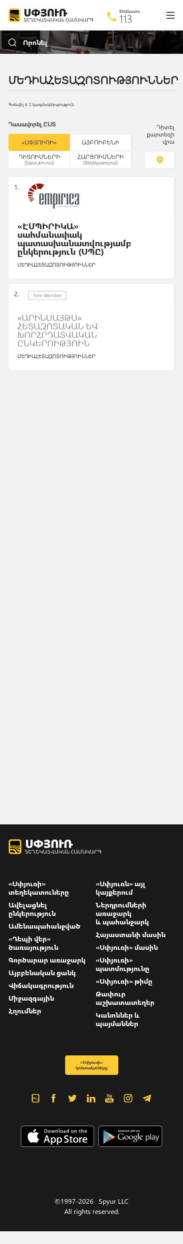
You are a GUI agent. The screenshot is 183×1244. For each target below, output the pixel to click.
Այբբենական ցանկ (42, 972)
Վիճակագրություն (41, 985)
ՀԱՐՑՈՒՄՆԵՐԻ (100, 159)
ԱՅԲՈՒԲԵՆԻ (100, 142)
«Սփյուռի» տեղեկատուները (39, 887)
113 (125, 18)
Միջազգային (31, 998)
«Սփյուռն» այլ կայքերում (121, 887)
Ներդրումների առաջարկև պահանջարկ (122, 913)
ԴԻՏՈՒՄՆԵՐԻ (39, 159)
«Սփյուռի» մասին (127, 947)
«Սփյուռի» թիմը (124, 981)
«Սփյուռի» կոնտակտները (92, 1065)
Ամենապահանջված (44, 926)
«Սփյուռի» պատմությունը (122, 964)
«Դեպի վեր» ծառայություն (33, 943)
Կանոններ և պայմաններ (118, 1019)
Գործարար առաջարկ (47, 960)
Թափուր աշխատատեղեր (125, 998)
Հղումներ (25, 1011)
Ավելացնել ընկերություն (32, 909)
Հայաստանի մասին (131, 934)
